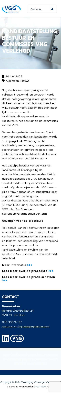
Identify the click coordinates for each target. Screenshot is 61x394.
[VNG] (17, 340)
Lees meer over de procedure (24, 271)
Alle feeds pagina (19, 359)
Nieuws (25, 81)
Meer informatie (14, 265)
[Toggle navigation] (5, 19)
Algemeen (12, 81)
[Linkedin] (5, 340)
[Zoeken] (52, 9)
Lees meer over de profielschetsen (28, 277)
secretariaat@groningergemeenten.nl (25, 327)
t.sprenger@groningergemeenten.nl (24, 214)
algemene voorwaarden (20, 386)
